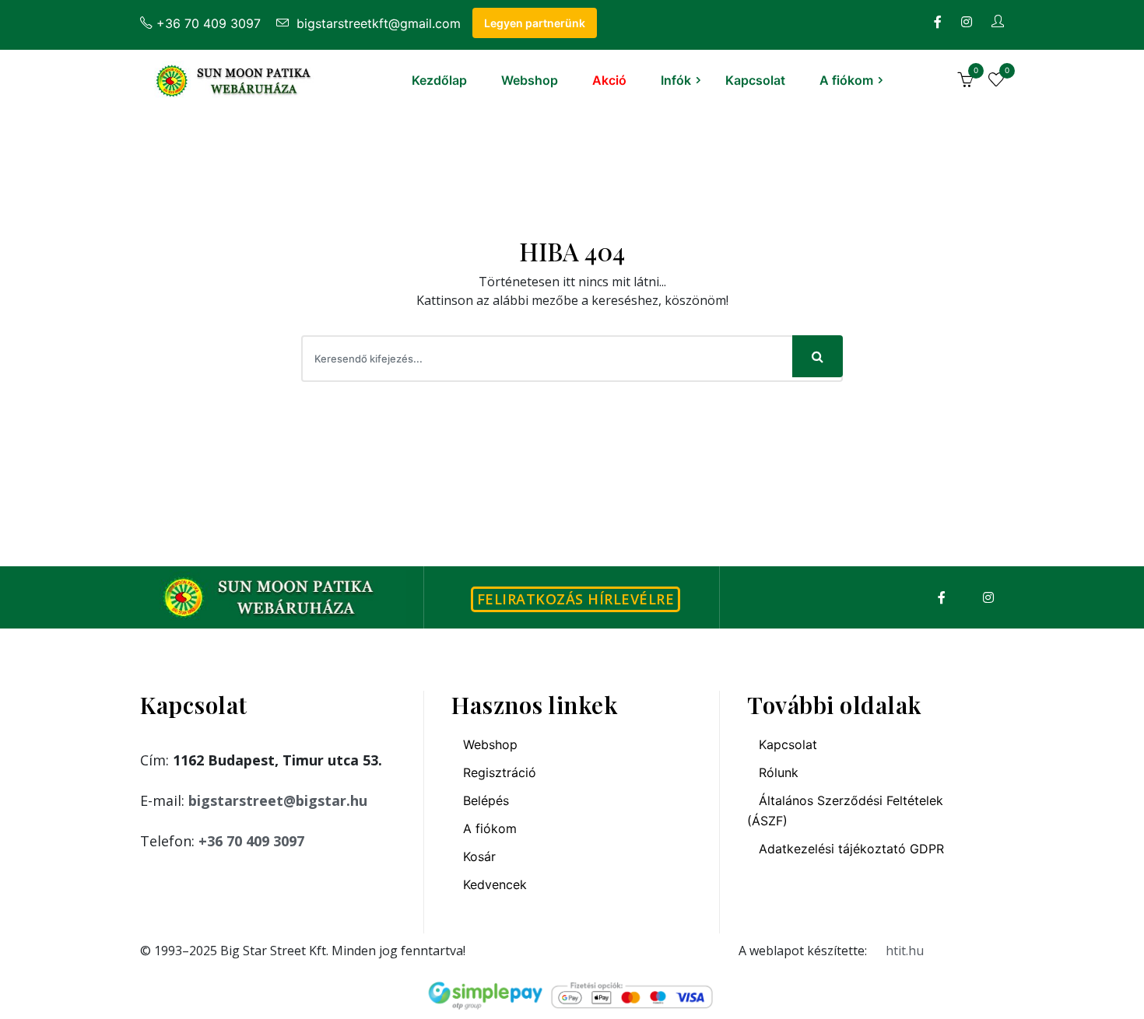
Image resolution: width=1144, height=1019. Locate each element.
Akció (609, 80)
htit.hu (905, 950)
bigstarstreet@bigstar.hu (277, 800)
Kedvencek (495, 884)
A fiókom (846, 80)
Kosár (479, 856)
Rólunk (778, 772)
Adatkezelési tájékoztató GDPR (851, 848)
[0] (965, 81)
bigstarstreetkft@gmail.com (377, 23)
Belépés (486, 800)
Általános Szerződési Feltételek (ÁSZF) (845, 810)
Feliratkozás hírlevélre (576, 599)
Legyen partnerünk (534, 23)
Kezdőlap (439, 80)
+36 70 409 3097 (208, 23)
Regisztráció (499, 772)
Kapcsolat (755, 80)
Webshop (529, 80)
